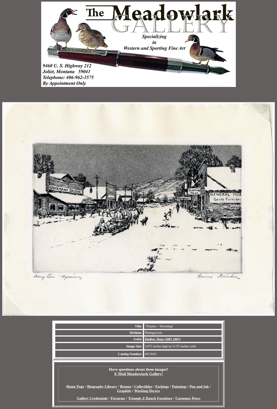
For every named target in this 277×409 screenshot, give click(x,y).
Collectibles (143, 386)
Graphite (124, 391)
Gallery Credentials (92, 398)
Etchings (162, 386)
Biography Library (102, 386)
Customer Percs (187, 398)
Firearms (118, 398)
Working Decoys (147, 391)
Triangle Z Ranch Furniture (150, 398)
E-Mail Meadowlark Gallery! (138, 374)
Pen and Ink (199, 386)
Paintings (179, 386)
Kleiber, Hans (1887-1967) (162, 339)
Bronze (125, 386)
